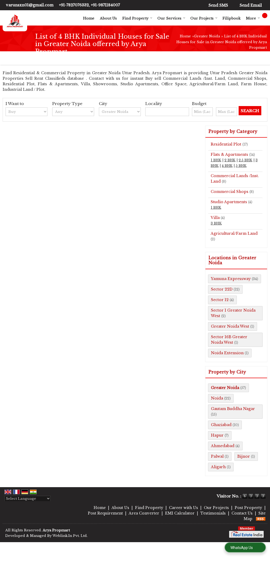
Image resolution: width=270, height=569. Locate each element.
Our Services (169, 18)
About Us (108, 18)
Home (88, 18)
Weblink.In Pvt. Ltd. (70, 536)
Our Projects (202, 18)
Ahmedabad (222, 445)
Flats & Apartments (229, 154)
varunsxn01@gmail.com (30, 5)
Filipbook (231, 18)
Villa (215, 217)
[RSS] (261, 518)
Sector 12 (220, 299)
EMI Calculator (180, 513)
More (251, 18)
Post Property (248, 507)
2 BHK (229, 160)
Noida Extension (227, 353)
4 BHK (227, 166)
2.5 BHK (245, 160)
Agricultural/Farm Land (234, 233)
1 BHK (216, 160)
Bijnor (243, 456)
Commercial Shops (229, 191)
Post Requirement (105, 513)
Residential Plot (226, 144)
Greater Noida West (230, 326)
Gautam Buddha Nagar (233, 408)
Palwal (217, 456)
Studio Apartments (229, 201)
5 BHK (241, 166)
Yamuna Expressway (231, 278)
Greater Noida (207, 36)
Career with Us (183, 507)
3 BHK (216, 223)
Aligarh (218, 467)
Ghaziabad (221, 424)
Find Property (135, 18)
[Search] (264, 15)
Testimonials (213, 513)
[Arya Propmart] (15, 21)
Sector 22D (222, 289)
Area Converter (144, 513)
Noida (217, 398)
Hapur (217, 435)
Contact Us (242, 513)
